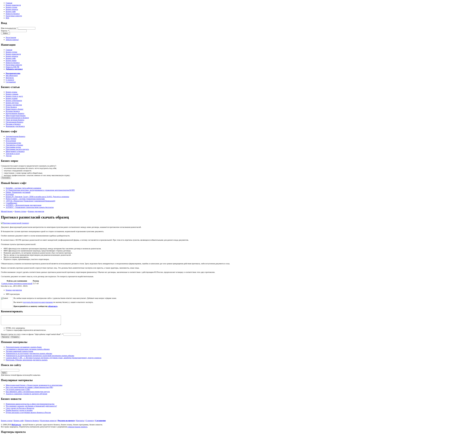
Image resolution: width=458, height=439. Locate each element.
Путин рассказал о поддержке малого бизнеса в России (28, 412)
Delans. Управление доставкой (18, 192)
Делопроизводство (13, 143)
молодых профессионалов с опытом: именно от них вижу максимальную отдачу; (36, 175)
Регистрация (11, 37)
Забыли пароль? (12, 40)
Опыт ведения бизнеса (15, 120)
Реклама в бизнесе (13, 124)
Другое (9, 156)
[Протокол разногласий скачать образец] (15, 223)
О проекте (10, 80)
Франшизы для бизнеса (15, 126)
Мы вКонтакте (12, 75)
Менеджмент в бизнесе (15, 151)
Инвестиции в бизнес (14, 109)
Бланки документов (14, 105)
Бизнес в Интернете (14, 101)
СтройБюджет (11, 203)
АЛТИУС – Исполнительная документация (23, 205)
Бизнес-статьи (11, 7)
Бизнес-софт (11, 11)
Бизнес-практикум (13, 5)
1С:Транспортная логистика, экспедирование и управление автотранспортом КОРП (40, 190)
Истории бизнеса (13, 111)
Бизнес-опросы (12, 9)
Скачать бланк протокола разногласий (16, 283)
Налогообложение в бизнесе (17, 118)
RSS (7, 18)
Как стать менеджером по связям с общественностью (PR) (29, 387)
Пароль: (5, 31)
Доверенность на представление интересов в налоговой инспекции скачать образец (40, 356)
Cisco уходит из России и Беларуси (20, 408)
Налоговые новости (14, 16)
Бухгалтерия (11, 141)
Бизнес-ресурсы (12, 103)
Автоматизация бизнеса (15, 136)
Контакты (10, 78)
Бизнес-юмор (11, 60)
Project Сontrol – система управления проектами (25, 199)
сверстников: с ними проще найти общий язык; (23, 173)
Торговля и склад (13, 154)
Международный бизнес (16, 116)
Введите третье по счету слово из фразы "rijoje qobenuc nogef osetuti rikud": (32, 334)
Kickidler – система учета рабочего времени (23, 188)
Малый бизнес (7, 211)
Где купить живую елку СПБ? (18, 389)
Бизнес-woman (12, 98)
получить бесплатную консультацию (38, 302)
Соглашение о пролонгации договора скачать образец (28, 349)
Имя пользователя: (9, 28)
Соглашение (11, 82)
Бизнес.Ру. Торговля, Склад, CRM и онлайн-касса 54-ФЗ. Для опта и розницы (37, 197)
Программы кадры (13, 147)
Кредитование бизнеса (15, 113)
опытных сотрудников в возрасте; (17, 171)
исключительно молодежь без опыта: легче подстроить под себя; (30, 168)
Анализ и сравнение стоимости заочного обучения (26, 394)
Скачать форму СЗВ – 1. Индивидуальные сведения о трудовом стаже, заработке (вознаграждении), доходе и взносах (53, 358)
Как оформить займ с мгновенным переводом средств (28, 392)
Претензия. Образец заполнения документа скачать (26, 360)
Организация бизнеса (14, 122)
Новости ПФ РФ (12, 67)
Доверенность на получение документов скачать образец (29, 353)
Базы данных (11, 139)
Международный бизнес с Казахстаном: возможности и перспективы (34, 385)
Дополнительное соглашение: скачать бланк (24, 347)
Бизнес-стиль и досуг (14, 96)
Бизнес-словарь (12, 94)
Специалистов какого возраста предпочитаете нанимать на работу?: (28, 166)
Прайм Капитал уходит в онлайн (19, 410)
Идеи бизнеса (11, 107)
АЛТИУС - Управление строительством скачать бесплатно (30, 207)
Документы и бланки (14, 145)
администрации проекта (77, 427)
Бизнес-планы (11, 92)
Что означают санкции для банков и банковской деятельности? (31, 406)
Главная (9, 3)
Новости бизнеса (13, 14)
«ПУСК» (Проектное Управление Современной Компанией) (30, 201)
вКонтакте (52, 306)
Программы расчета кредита (17, 149)
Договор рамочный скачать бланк (19, 351)
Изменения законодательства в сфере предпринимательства (30, 404)
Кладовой (10, 194)
